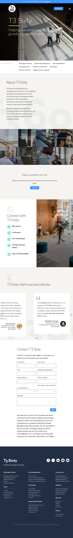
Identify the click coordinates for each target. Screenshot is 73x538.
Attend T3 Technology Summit (42, 63)
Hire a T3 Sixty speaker (20, 254)
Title (19, 370)
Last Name (41, 362)
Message (20, 396)
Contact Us (58, 8)
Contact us (34, 187)
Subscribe (47, 1)
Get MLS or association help (40, 66)
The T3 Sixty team (18, 238)
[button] (70, 8)
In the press (16, 232)
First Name (21, 362)
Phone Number (43, 377)
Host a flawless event (24, 66)
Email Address (22, 377)
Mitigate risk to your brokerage (41, 70)
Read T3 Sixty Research (59, 63)
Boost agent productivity (25, 63)
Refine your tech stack (25, 70)
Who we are (16, 226)
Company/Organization (45, 370)
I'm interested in (23, 388)
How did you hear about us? (46, 387)
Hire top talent (53, 66)
